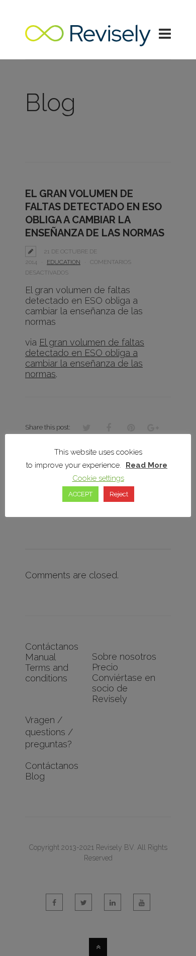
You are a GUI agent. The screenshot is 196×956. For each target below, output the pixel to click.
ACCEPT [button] (80, 494)
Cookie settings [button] (98, 478)
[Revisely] (88, 41)
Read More (146, 465)
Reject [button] (119, 494)
